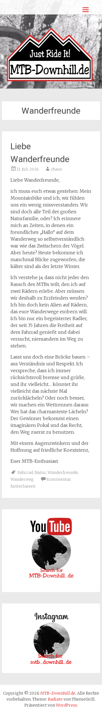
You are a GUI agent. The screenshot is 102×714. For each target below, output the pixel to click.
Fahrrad (25, 472)
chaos (56, 169)
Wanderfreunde (63, 472)
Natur (40, 472)
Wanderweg (22, 479)
